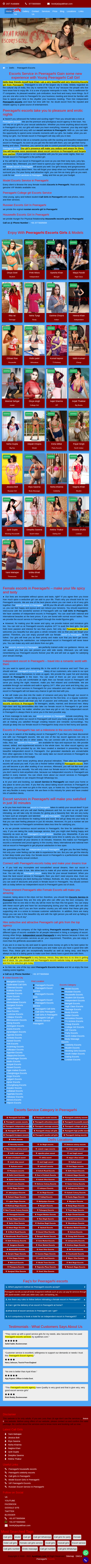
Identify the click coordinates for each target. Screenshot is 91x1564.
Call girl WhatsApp (42, 1537)
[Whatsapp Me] (86, 1553)
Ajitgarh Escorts (14, 1079)
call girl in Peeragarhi (20, 957)
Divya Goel (12, 273)
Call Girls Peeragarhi (45, 1012)
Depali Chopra (34, 444)
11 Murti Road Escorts (17, 1232)
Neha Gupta (12, 444)
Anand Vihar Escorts (46, 1232)
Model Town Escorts (46, 1263)
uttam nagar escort (76, 1149)
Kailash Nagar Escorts (17, 1197)
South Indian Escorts (75, 1054)
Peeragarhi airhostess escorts (47, 1122)
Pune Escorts (13, 996)
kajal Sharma (56, 401)
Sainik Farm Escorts (76, 1219)
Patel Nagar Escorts (76, 1210)
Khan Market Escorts (46, 1245)
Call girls (8, 1537)
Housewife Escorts (74, 994)
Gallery (25, 11)
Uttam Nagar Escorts (17, 1228)
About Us (17, 12)
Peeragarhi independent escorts (19, 1126)
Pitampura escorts (16, 1171)
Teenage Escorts (73, 1009)
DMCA (79, 1556)
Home (9, 11)
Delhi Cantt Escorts (17, 1175)
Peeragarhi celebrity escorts (76, 1118)
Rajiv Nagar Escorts (17, 1219)
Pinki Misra (34, 273)
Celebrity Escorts (73, 1045)
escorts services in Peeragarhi (23, 647)
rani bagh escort (76, 1153)
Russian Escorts (73, 992)
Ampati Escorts (14, 1064)
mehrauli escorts (46, 1166)
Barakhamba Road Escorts (17, 1236)
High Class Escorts (74, 1006)
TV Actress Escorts (74, 1021)
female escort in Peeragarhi (20, 166)
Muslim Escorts (72, 1048)
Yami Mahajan (12, 572)
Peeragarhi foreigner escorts (17, 1135)
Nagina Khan (79, 487)
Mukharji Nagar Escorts (16, 1206)
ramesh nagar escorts (46, 1149)
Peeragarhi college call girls (76, 1126)
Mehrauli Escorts (17, 1263)
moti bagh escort (46, 1162)
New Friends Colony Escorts (16, 1210)
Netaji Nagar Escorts (76, 1206)
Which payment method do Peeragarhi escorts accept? (33, 1287)
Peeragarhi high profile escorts (77, 1131)
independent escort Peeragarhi (44, 849)
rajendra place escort (46, 1153)
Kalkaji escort (76, 1162)
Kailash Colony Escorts (76, 1193)
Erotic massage (30, 1549)
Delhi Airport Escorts (76, 1171)
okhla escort (46, 1158)
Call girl (27, 1537)
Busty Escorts (71, 1012)
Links (81, 11)
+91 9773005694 (39, 223)
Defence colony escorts (76, 1144)
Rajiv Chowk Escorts (76, 1214)
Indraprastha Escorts (76, 1241)
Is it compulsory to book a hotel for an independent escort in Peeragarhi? (41, 1316)
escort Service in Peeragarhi (29, 605)
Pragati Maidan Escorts (46, 1214)
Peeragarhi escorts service (30, 671)
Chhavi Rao (12, 358)
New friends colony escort (16, 1149)
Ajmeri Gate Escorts (17, 1179)
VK (6, 1497)
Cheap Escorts (72, 1024)
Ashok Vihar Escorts (46, 1179)
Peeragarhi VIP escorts (17, 1131)
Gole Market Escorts (46, 1241)
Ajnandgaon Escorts (16, 1032)
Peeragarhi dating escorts (76, 1135)
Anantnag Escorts (15, 1046)
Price (54, 11)
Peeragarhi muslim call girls (46, 1135)
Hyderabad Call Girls (17, 984)
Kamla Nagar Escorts (76, 1197)
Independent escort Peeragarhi (38, 935)
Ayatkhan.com (39, 1556)
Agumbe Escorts (15, 1052)
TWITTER (9, 1511)
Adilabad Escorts (15, 1091)
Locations (71, 11)
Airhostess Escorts (74, 1018)
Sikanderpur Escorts (76, 1223)
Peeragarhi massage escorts (46, 1126)
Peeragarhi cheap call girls (46, 1131)
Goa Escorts (13, 1011)
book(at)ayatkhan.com (61, 4)
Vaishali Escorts (46, 1228)
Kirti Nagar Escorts (16, 1258)
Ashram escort (17, 1166)
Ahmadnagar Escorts (17, 1058)
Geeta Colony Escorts (76, 1184)
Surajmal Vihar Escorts (17, 1271)
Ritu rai (12, 315)
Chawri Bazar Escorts (76, 1179)
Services (46, 11)
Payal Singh (78, 444)
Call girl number (47, 1549)
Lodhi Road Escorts (46, 1258)
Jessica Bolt (12, 487)
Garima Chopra (56, 315)
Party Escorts (71, 1033)
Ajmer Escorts (13, 1082)
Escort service (78, 1543)
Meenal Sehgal (12, 401)
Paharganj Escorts (46, 1210)
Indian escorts (17, 1139)
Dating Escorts (72, 1057)
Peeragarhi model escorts (46, 1118)
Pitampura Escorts (16, 1267)
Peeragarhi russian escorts (17, 1122)
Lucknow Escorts (15, 1014)
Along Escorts (13, 1023)
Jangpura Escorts (17, 1245)
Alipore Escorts (14, 1103)
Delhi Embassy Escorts (17, 1241)
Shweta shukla (79, 529)
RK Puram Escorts (76, 1249)
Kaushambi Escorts (76, 1254)
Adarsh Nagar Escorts (76, 1175)
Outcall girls (63, 1543)
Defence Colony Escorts (46, 1184)
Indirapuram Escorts (76, 1188)
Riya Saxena (34, 487)
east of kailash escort (17, 1158)
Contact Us (35, 12)
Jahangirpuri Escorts (16, 1193)
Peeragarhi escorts (12, 102)
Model (17, 1537)
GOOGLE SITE (12, 1508)
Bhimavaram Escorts (17, 1020)
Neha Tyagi (34, 315)
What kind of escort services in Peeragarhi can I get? (31, 1311)
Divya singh (34, 401)
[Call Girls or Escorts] (4, 68)
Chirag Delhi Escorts (76, 1236)
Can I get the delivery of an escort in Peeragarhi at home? (34, 1305)
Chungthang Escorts (16, 1085)
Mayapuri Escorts (76, 1201)
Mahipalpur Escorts (46, 1201)
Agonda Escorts (14, 1035)
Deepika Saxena (34, 529)
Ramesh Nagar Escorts (76, 1267)
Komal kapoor (56, 358)
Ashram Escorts (76, 1232)
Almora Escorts (14, 1100)
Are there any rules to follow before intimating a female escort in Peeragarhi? (43, 1299)
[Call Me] (86, 1560)
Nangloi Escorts (46, 1206)
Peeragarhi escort (11, 148)
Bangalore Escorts (15, 981)
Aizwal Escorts (14, 1041)
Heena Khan (79, 315)
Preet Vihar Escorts (46, 1249)
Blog (62, 11)
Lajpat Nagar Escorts (16, 1201)
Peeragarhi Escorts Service (50, 967)
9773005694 (34, 4)
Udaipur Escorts (14, 1017)
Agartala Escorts (15, 1094)
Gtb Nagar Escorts (16, 1188)
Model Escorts (72, 989)
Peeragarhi (45, 1559)
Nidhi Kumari (79, 358)
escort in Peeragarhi (71, 635)
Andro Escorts (13, 1061)
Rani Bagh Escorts (46, 1219)
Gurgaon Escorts (15, 1005)
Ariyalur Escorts (14, 1088)
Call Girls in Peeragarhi (75, 611)
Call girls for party (62, 1537)
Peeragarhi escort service (40, 834)
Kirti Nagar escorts (76, 1166)
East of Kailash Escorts (46, 1175)
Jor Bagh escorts (46, 1144)
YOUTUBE (10, 1500)
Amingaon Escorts (15, 1026)
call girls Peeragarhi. (50, 816)
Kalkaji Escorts (46, 1197)
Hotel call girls (10, 1543)
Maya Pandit (79, 273)
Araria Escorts (13, 1029)
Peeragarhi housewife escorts (77, 1122)
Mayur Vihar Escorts (76, 1258)
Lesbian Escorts (72, 1059)
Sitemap (70, 1556)
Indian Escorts (72, 1015)
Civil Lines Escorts (16, 1184)
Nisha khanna (56, 487)
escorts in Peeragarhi (28, 742)
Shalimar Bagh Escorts (46, 1223)
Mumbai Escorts (14, 993)
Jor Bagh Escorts (46, 1193)
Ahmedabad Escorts (16, 1002)
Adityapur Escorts (15, 1049)
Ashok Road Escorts (46, 1171)
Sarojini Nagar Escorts (17, 1254)
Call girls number (12, 1549)
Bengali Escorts (72, 1003)
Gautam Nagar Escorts (46, 1254)
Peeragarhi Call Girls (77, 629)
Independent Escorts (75, 1000)
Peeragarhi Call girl (44, 1018)
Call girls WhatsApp (67, 1549)
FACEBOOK (10, 1504)
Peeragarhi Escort (43, 1000)
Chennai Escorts (15, 987)
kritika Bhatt (34, 572)
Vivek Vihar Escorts (46, 1271)
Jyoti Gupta (12, 529)
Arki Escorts (12, 1044)
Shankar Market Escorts (76, 1228)
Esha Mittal (56, 444)
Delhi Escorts (13, 999)
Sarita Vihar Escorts (17, 1223)
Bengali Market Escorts (46, 1236)
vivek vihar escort (17, 1162)
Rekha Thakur (56, 529)
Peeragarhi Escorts (44, 985)
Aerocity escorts (16, 1144)
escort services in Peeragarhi (51, 130)
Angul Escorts (13, 1076)
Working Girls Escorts (75, 1051)
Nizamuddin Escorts (17, 1249)
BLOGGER (10, 1515)
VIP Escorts (70, 1030)
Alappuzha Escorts (16, 1055)
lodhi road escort (17, 1153)
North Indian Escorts (74, 1036)
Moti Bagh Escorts (76, 1263)
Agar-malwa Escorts (16, 1070)
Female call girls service (31, 1543)
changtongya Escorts (17, 1073)
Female (77, 1537)
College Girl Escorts (74, 1027)
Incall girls (50, 1543)
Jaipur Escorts (13, 1008)
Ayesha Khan (56, 273)
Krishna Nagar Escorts (76, 1245)
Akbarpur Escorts (15, 1097)
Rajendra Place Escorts (46, 1267)
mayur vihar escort (76, 1158)
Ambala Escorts (14, 1038)
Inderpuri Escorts (46, 1188)
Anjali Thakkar (79, 401)
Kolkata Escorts (14, 990)
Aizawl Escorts (14, 1067)
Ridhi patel (34, 358)
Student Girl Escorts (74, 997)
